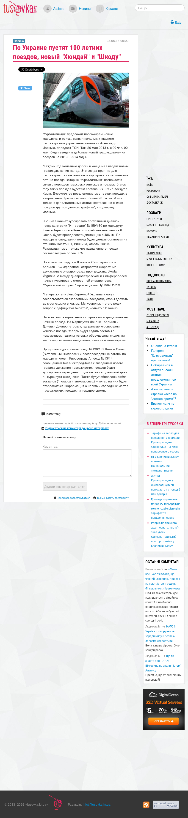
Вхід (178, 22)
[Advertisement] (165, 103)
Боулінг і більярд (158, 224)
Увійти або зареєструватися (74, 497)
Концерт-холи (156, 265)
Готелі (151, 293)
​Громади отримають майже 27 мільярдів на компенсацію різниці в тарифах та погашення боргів (165, 508)
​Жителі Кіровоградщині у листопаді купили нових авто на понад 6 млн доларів (165, 485)
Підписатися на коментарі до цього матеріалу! (77, 428)
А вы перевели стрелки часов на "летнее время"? (164, 394)
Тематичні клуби (158, 236)
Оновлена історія (164, 345)
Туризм (151, 287)
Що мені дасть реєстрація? (113, 497)
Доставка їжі (155, 202)
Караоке (152, 230)
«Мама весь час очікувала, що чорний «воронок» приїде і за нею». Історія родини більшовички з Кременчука (162, 578)
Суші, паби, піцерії (158, 196)
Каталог (112, 8)
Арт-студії (153, 327)
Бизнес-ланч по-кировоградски (163, 405)
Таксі (150, 299)
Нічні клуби (154, 219)
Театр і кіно (154, 253)
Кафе (150, 184)
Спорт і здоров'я (158, 315)
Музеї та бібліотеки (159, 259)
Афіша (58, 8)
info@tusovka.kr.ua (97, 804)
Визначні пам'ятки (159, 281)
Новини (85, 8)
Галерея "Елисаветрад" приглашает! (162, 355)
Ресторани (153, 190)
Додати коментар (65, 486)
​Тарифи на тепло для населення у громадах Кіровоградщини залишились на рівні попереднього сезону (165, 442)
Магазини (153, 321)
